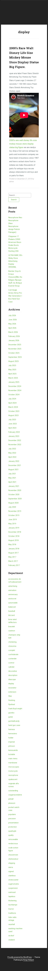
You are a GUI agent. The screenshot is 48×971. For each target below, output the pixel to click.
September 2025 (15, 357)
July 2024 (12, 399)
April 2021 (12, 482)
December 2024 (14, 386)
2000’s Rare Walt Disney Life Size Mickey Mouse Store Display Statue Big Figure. (24, 57)
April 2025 (12, 374)
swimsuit (12, 892)
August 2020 (13, 503)
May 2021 (12, 478)
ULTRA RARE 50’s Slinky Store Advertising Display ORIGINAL (15, 261)
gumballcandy (13, 721)
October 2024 (13, 394)
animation (12, 590)
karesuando (13, 750)
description (12, 675)
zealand (11, 940)
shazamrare (13, 855)
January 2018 (13, 549)
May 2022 (12, 453)
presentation (13, 823)
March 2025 (13, 378)
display (11, 683)
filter (10, 696)
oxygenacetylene (15, 795)
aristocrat (12, 598)
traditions (12, 913)
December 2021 (14, 465)
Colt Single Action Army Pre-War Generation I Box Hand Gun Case (15, 296)
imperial (11, 742)
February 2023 (14, 432)
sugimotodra (13, 884)
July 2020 (12, 507)
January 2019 (13, 528)
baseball (11, 611)
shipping (11, 863)
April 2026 (12, 328)
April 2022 (12, 457)
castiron (11, 631)
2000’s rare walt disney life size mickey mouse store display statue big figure (23, 144)
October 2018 (13, 536)
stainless (12, 876)
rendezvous (13, 843)
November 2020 (14, 490)
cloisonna (12, 646)
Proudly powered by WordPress (20, 957)
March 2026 (13, 332)
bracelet (11, 626)
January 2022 (13, 461)
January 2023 (13, 436)
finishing (11, 700)
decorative (12, 671)
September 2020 (15, 499)
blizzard (11, 615)
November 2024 (14, 390)
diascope (12, 679)
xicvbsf (11, 936)
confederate (13, 654)
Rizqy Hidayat (28, 960)
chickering (12, 642)
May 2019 (12, 524)
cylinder (11, 667)
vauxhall (11, 924)
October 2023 (13, 411)
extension (12, 692)
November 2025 (14, 349)
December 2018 (14, 532)
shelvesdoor (13, 859)
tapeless (11, 896)
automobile (12, 603)
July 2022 (12, 449)
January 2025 (13, 382)
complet (11, 650)
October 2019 (13, 515)
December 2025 (14, 345)
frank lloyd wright (15, 708)
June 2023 (12, 424)
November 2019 (14, 511)
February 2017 (14, 565)
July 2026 (12, 315)
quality (11, 835)
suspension (13, 888)
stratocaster (13, 880)
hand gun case (14, 725)
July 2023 (12, 419)
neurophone (13, 775)
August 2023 (13, 415)
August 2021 (13, 469)
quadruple (12, 831)
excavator (12, 688)
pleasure (11, 803)
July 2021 (12, 474)
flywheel (11, 704)
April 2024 (12, 403)
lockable (11, 754)
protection (12, 827)
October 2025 (13, 353)
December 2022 (14, 440)
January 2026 (13, 340)
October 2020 (13, 494)
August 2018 (13, 540)
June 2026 (12, 320)
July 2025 (12, 365)
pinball (10, 799)
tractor (11, 909)
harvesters (12, 733)
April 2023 (12, 428)
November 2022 (14, 444)
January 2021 (13, 486)
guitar (10, 717)
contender (12, 658)
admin (11, 181)
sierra (10, 867)
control (11, 663)
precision (12, 818)
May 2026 (12, 324)
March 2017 (13, 561)
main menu (12, 758)
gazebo (11, 713)
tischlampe (12, 905)
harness (11, 729)
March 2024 (13, 407)
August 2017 (13, 553)
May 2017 (12, 557)
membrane (12, 763)
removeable (13, 839)
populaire (12, 814)
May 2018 (12, 544)
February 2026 (14, 336)
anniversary (13, 594)
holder (10, 738)
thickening (12, 900)
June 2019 (12, 519)
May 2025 (12, 369)
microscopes (13, 767)
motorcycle (13, 771)
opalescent (12, 779)
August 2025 (13, 361)
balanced (12, 607)
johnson (11, 746)
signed (11, 871)
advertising (12, 586)
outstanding (13, 791)
